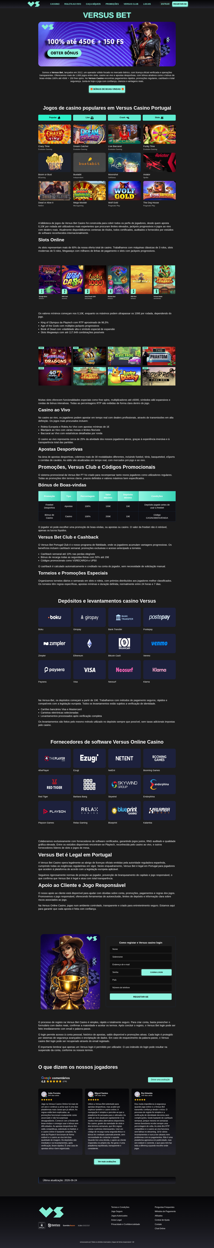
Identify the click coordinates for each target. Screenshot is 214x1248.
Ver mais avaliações (107, 1162)
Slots (157, 117)
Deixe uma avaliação (160, 1080)
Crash (122, 117)
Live (88, 117)
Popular (53, 117)
